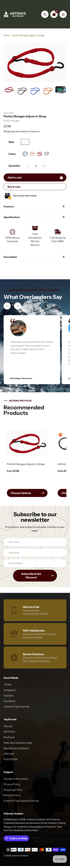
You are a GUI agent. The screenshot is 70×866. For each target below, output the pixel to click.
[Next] (17, 306)
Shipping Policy (13, 789)
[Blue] (25, 153)
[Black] (46, 153)
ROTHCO (9, 731)
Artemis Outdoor (20, 855)
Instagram (10, 690)
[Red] (39, 153)
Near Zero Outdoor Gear (18, 742)
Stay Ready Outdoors (16, 748)
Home (7, 35)
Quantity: (14, 165)
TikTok (7, 684)
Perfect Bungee (12, 120)
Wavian (8, 726)
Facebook (9, 701)
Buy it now (13, 186)
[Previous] (7, 306)
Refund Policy (12, 795)
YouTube (9, 695)
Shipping (9, 131)
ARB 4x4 (9, 753)
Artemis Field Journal (16, 706)
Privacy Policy (12, 784)
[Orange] (32, 153)
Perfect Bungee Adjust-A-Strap (28, 35)
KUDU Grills (11, 759)
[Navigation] (63, 14)
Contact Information (16, 778)
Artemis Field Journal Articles (21, 800)
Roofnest (9, 737)
